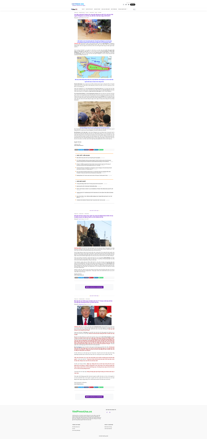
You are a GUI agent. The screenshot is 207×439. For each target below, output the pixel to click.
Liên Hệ (73, 428)
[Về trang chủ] (74, 9)
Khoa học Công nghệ (106, 9)
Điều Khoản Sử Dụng (108, 426)
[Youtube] (128, 5)
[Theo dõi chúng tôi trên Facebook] (107, 412)
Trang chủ (76, 12)
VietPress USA (78, 4)
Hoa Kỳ (83, 9)
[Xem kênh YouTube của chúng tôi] (110, 412)
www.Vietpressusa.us (79, 274)
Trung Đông (87, 213)
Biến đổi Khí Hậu (82, 12)
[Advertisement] (124, 32)
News (96, 12)
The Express (79, 347)
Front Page (92, 12)
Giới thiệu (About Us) (76, 426)
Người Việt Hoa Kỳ (89, 9)
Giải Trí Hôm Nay (114, 9)
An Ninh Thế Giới (97, 9)
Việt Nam (99, 12)
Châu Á (87, 12)
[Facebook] (124, 5)
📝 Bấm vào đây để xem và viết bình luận (94, 287)
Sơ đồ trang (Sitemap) (76, 430)
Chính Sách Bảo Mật (108, 428)
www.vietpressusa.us (78, 145)
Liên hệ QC (132, 4)
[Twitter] (126, 5)
